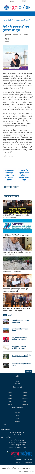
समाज (10, 395)
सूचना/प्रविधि (25, 404)
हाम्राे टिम (17, 376)
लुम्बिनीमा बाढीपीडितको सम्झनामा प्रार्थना (20, 330)
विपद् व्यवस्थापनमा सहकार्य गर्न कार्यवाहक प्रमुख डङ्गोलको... (19, 338)
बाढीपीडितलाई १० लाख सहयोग (12, 272)
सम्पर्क (17, 415)
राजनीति (25, 392)
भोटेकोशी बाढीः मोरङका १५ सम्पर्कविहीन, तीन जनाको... (19, 347)
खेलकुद (25, 401)
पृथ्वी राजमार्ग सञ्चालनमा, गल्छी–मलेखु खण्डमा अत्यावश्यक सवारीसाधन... (21, 356)
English (17, 421)
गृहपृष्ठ (5, 20)
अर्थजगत (10, 398)
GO (24, 1)
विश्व (10, 401)
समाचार (10, 392)
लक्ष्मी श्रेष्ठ (17, 383)
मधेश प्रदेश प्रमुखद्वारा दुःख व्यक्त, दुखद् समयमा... (20, 321)
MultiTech (31, 471)
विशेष (17, 418)
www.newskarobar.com (17, 447)
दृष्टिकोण (25, 395)
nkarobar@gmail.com (17, 445)
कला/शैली (10, 404)
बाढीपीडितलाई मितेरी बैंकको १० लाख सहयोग (16, 235)
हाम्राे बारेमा (17, 412)
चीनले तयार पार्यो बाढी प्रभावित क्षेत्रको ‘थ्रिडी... (21, 364)
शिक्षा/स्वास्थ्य (25, 398)
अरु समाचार (28, 371)
